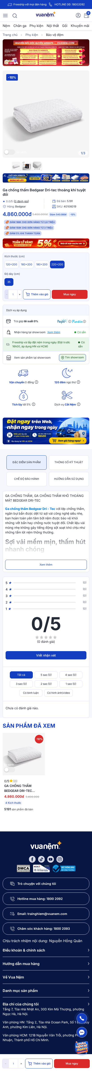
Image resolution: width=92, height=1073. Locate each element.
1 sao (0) (71, 683)
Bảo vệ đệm (54, 35)
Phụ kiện (36, 26)
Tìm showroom (74, 357)
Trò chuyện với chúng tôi (36, 884)
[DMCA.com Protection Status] (23, 868)
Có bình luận (31, 692)
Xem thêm (53, 332)
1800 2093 (62, 928)
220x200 (57, 264)
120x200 (11, 264)
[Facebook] (32, 859)
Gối (64, 26)
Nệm (6, 26)
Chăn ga (19, 26)
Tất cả (21, 674)
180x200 (42, 264)
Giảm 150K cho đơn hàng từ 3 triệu (31, 227)
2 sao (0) (46, 683)
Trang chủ (10, 35)
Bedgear (20, 206)
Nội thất (53, 26)
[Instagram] (59, 859)
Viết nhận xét (46, 655)
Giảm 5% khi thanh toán (25, 233)
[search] (15, 15)
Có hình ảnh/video (58, 692)
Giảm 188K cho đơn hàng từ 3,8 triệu (32, 222)
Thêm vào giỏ (39, 294)
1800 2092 (54, 899)
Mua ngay (69, 294)
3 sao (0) (21, 683)
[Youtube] (50, 859)
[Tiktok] (41, 859)
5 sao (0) (46, 674)
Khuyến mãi (80, 26)
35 (8, 282)
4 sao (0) (70, 674)
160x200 (26, 264)
